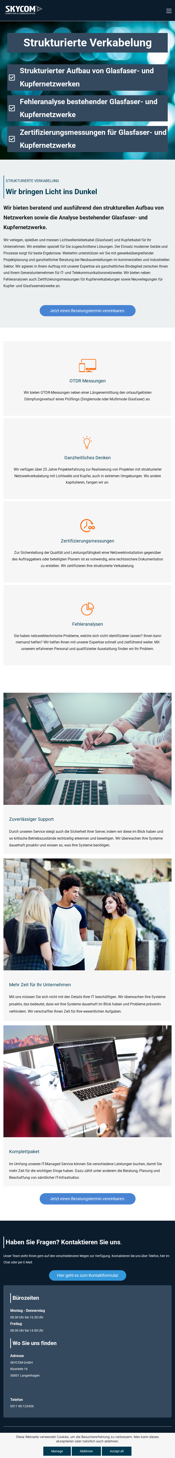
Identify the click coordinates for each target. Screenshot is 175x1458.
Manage (57, 1451)
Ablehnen (86, 1451)
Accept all (117, 1451)
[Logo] (23, 10)
